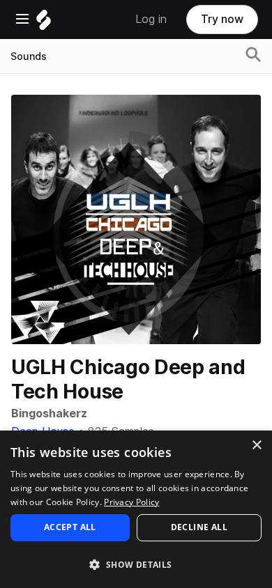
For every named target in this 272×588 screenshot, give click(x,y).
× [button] (256, 445)
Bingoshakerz (49, 413)
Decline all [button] (199, 527)
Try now (222, 19)
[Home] (43, 23)
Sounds (28, 56)
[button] (136, 564)
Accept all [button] (70, 527)
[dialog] (136, 509)
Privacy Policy (131, 502)
